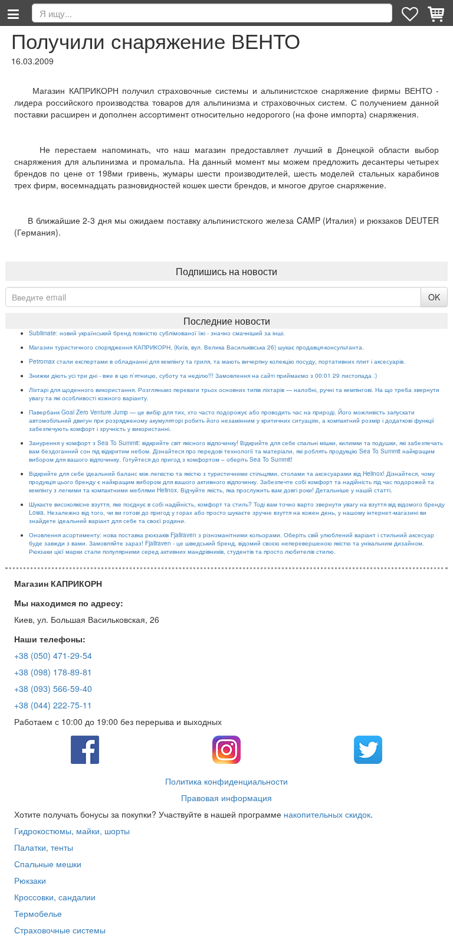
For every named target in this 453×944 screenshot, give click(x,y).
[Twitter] (368, 748)
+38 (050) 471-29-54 (53, 655)
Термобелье (38, 913)
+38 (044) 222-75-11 (53, 705)
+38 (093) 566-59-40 (53, 688)
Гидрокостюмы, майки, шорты (72, 831)
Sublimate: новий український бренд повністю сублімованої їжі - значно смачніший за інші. (157, 333)
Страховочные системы (60, 930)
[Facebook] (85, 748)
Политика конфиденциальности (226, 781)
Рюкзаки (30, 880)
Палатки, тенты (43, 847)
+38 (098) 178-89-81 (53, 672)
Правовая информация (226, 797)
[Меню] (13, 13)
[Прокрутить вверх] (435, 926)
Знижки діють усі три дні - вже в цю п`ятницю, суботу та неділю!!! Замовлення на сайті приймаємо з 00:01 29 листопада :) (203, 375)
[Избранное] (411, 13)
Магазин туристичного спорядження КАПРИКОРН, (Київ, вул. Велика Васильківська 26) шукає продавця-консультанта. (196, 347)
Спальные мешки (47, 864)
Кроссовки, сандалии (55, 897)
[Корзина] (437, 13)
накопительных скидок (327, 814)
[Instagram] (226, 748)
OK (434, 297)
